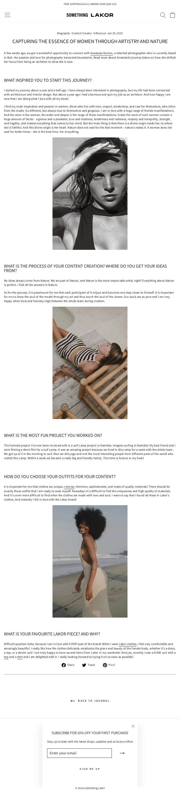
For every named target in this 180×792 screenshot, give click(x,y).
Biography (63, 33)
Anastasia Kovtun (101, 53)
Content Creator (82, 33)
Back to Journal (93, 700)
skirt (20, 657)
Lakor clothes (127, 644)
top (6, 657)
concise (69, 487)
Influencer (100, 33)
